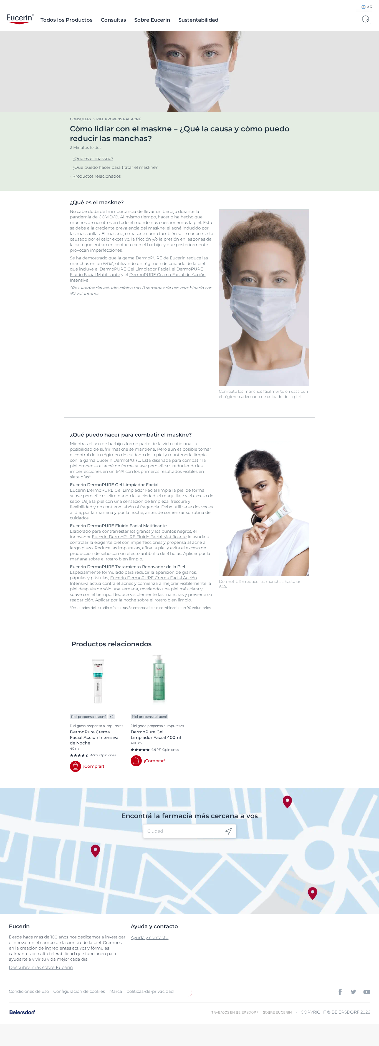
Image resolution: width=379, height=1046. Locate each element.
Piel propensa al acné (118, 119)
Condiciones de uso (29, 991)
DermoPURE (149, 258)
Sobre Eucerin (152, 20)
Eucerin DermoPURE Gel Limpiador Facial (113, 490)
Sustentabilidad (198, 20)
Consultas (113, 20)
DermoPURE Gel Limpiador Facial (135, 269)
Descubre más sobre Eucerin (41, 967)
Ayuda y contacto (149, 937)
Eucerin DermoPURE (118, 460)
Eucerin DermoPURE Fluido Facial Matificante (139, 536)
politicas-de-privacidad (150, 991)
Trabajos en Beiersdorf (235, 1012)
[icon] (228, 831)
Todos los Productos (66, 20)
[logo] (20, 19)
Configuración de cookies (79, 991)
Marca (115, 991)
